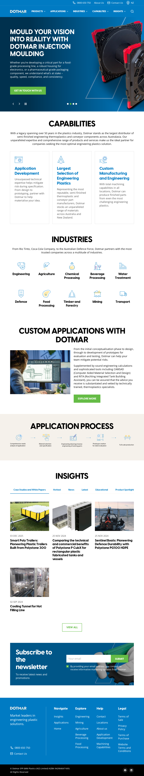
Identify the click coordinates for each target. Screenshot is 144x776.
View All (72, 627)
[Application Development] (29, 187)
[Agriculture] (46, 271)
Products (37, 11)
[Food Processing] (47, 299)
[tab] (68, 104)
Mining (79, 722)
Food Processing (81, 745)
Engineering (82, 716)
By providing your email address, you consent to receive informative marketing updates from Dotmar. (98, 668)
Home (57, 728)
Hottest (57, 489)
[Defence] (21, 299)
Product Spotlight (124, 489)
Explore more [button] (87, 398)
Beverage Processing (81, 736)
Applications (58, 11)
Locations (102, 722)
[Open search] (132, 11)
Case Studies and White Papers (30, 489)
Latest (85, 489)
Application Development (104, 736)
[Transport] (122, 299)
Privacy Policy (122, 727)
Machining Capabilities (103, 745)
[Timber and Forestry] (72, 299)
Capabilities (99, 11)
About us (102, 728)
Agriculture (81, 728)
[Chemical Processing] (72, 271)
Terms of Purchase (123, 736)
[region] (72, 64)
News (71, 489)
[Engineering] (21, 271)
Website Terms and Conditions (124, 748)
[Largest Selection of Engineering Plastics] (71, 187)
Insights (118, 11)
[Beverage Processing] (97, 271)
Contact (101, 716)
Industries (79, 11)
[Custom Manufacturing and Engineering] (114, 187)
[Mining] (97, 299)
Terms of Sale (123, 718)
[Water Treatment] (123, 271)
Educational (101, 489)
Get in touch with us (28, 90)
